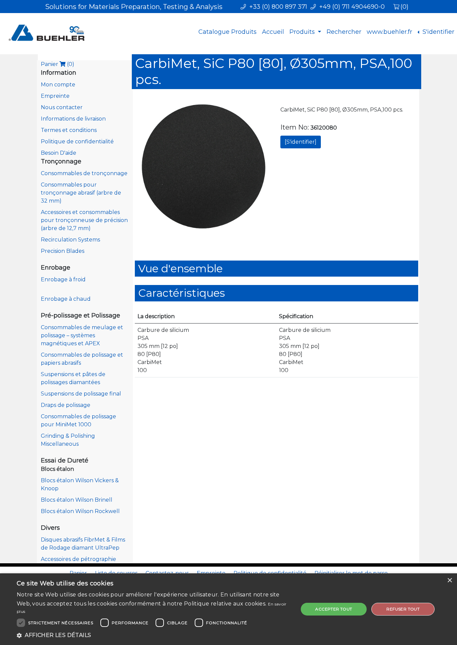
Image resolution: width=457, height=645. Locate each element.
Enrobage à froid (63, 279)
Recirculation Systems (70, 239)
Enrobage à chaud (66, 299)
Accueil (273, 31)
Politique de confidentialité (77, 141)
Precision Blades (62, 251)
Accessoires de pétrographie (78, 559)
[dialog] (228, 609)
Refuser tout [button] (403, 609)
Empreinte (55, 96)
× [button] (449, 580)
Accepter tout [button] (333, 609)
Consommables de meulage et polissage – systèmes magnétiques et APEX (82, 335)
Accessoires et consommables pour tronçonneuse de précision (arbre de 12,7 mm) (84, 220)
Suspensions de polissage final (81, 393)
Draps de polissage (65, 405)
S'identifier (437, 31)
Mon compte (58, 84)
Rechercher (344, 31)
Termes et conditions (69, 130)
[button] (153, 635)
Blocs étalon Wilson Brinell (76, 500)
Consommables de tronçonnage (84, 173)
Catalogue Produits (227, 31)
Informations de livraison (73, 119)
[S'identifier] (300, 142)
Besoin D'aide (58, 153)
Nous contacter (62, 107)
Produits (302, 31)
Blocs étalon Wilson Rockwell (80, 511)
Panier (57, 64)
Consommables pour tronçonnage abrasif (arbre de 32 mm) (81, 193)
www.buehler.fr (389, 31)
